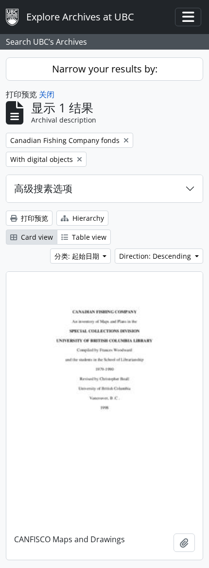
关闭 (46, 94)
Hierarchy (87, 218)
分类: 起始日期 (77, 256)
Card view (36, 237)
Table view (88, 237)
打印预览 (33, 218)
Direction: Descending (156, 256)
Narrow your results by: (104, 68)
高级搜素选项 (43, 188)
